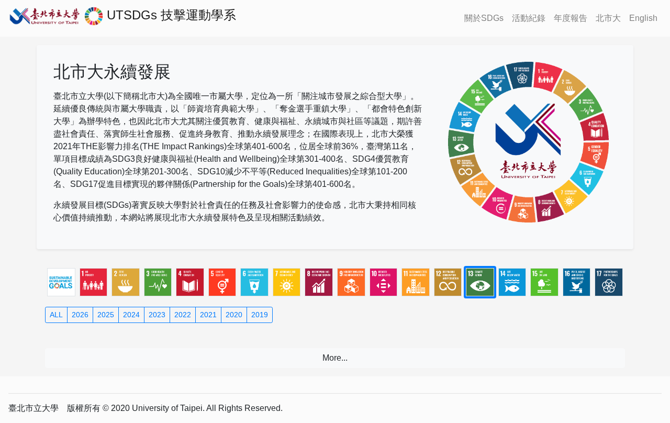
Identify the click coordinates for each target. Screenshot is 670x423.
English (643, 18)
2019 (259, 314)
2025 (105, 314)
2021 (208, 314)
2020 (234, 314)
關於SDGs (484, 18)
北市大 (608, 18)
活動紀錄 (528, 18)
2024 (131, 314)
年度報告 (570, 18)
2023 (157, 314)
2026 (80, 314)
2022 (182, 314)
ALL (56, 314)
